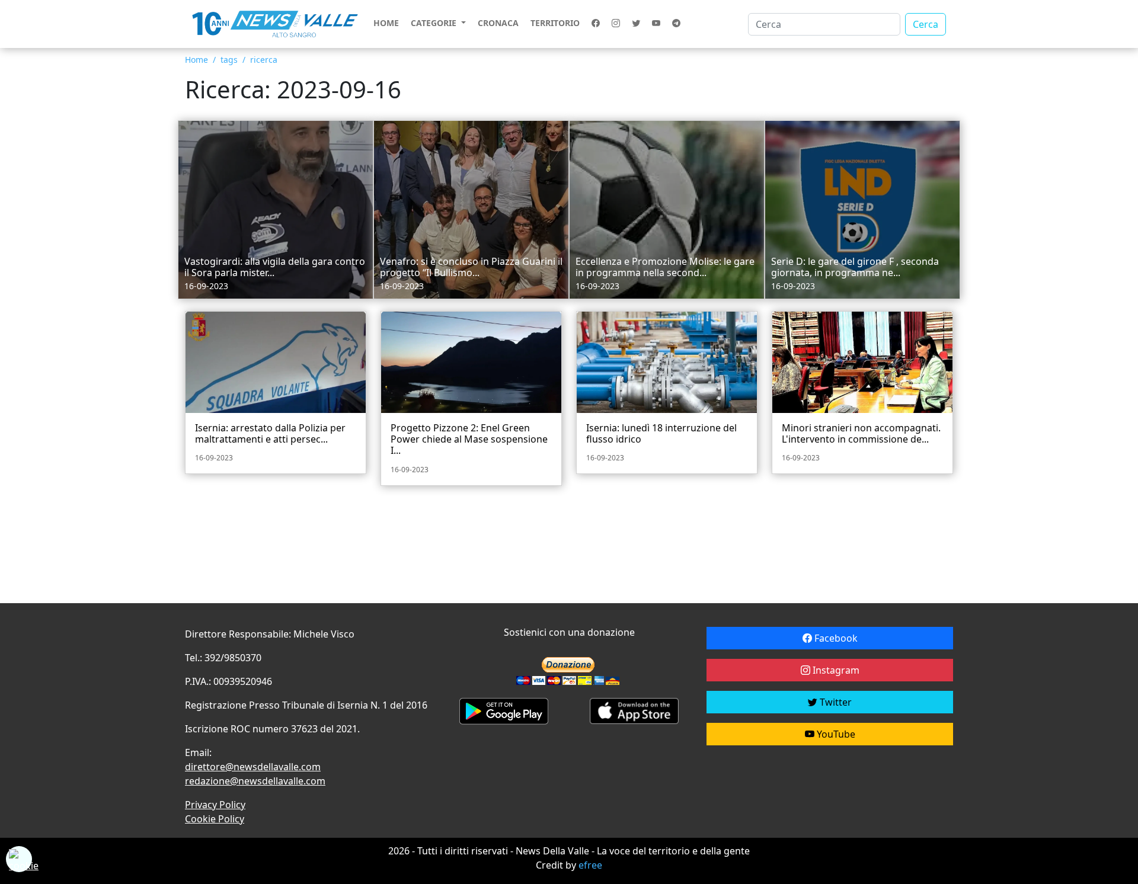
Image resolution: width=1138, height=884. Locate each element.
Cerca (925, 24)
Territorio (555, 22)
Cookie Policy (214, 818)
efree (590, 865)
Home (386, 22)
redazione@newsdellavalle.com (255, 780)
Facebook (835, 638)
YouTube (834, 734)
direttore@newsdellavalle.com (253, 766)
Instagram (834, 670)
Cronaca (498, 22)
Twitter (834, 702)
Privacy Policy (215, 804)
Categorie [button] (435, 22)
